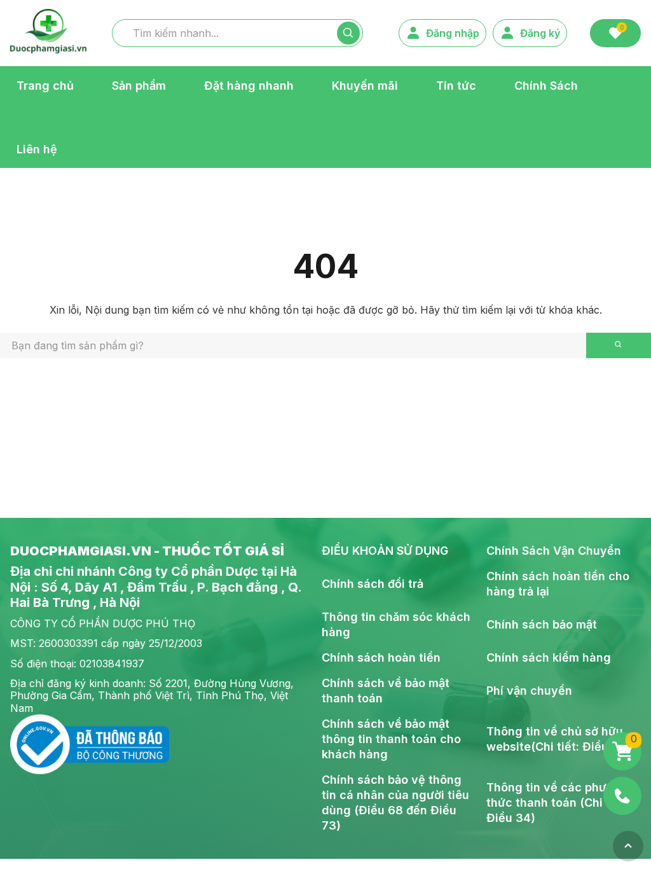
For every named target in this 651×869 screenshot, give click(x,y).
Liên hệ (37, 148)
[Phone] (622, 796)
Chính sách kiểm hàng (548, 657)
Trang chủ (45, 85)
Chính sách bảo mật (541, 624)
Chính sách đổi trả (372, 583)
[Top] (628, 846)
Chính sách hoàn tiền (381, 657)
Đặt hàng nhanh (249, 85)
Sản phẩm (139, 85)
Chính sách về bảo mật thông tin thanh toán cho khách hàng (391, 739)
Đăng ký (540, 33)
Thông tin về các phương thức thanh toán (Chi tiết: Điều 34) (557, 802)
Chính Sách (546, 85)
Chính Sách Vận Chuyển (553, 550)
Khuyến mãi (365, 85)
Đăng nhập (452, 33)
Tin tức (456, 85)
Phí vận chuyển (529, 690)
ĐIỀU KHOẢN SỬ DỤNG (385, 550)
